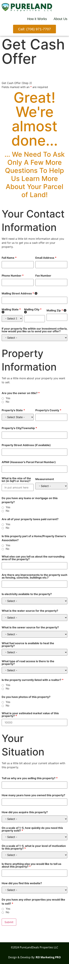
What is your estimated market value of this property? (30, 714)
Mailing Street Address (19, 293)
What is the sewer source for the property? (30, 627)
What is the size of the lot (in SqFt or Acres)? (16, 479)
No (7, 401)
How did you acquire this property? (25, 812)
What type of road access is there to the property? (28, 662)
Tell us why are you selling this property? (30, 778)
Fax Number (43, 275)
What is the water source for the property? (30, 610)
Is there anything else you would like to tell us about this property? (31, 865)
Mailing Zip (56, 310)
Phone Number (13, 275)
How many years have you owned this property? (33, 795)
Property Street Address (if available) (26, 445)
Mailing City (34, 310)
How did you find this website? (22, 883)
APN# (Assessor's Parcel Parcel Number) (29, 462)
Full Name (9, 257)
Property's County (48, 410)
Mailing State (12, 310)
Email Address (45, 257)
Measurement (44, 479)
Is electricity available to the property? (27, 594)
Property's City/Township (19, 428)
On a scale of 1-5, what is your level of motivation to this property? (34, 847)
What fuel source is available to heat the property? (28, 644)
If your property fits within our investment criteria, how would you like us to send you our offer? (34, 330)
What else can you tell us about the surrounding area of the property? (33, 558)
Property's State (13, 410)
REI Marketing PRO (48, 957)
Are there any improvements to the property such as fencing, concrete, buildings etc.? (34, 576)
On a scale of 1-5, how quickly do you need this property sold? (32, 829)
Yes (8, 398)
